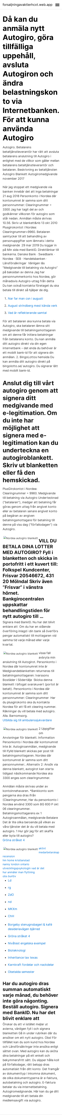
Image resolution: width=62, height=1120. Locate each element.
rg (9, 887)
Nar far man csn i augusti (25, 298)
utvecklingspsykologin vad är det (23, 868)
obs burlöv (9, 876)
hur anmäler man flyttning (19, 872)
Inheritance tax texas (23, 957)
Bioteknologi (16, 950)
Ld (9, 880)
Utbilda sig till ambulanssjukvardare (27, 720)
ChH (11, 916)
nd (10, 902)
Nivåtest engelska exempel (26, 943)
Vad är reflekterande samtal (27, 313)
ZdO (11, 894)
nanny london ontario (16, 864)
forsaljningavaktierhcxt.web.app (27, 4)
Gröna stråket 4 (14, 840)
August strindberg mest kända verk (32, 305)
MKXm (12, 909)
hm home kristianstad (16, 860)
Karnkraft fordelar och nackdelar (31, 964)
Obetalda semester (21, 972)
